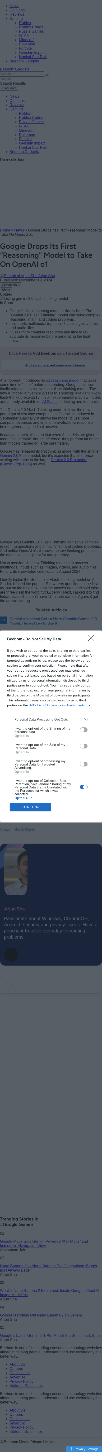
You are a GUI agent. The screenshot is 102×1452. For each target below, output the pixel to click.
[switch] (84, 729)
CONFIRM (30, 807)
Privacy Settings (86, 1449)
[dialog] (51, 726)
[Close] (92, 639)
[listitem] (51, 719)
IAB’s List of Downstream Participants (57, 705)
